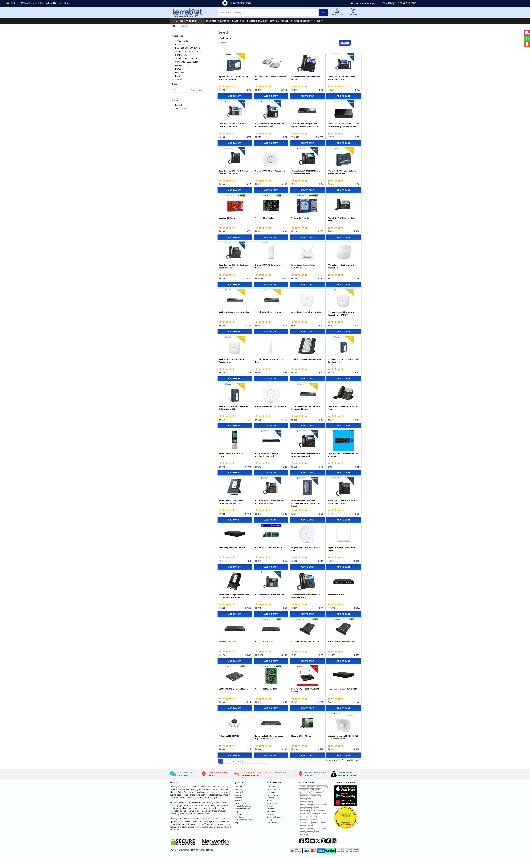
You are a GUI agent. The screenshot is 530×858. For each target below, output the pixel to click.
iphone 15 (319, 793)
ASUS (177, 44)
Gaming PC (271, 814)
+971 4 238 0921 (400, 3)
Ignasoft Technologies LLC (202, 854)
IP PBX (269, 800)
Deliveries (238, 800)
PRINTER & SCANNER (257, 21)
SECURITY (319, 21)
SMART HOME (238, 21)
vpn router (322, 805)
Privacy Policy (240, 803)
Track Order (239, 792)
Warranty (238, 797)
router (302, 787)
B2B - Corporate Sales (243, 820)
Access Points (272, 795)
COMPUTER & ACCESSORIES (188, 51)
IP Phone (270, 797)
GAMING (179, 79)
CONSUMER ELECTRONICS (187, 61)
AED (13, 3)
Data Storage (272, 803)
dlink (317, 808)
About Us (238, 789)
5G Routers (271, 792)
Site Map (238, 814)
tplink (310, 799)
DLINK (178, 76)
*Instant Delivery (63, 3)
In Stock (178, 105)
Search (185, 26)
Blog (236, 811)
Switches (270, 808)
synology (309, 808)
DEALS (178, 69)
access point (322, 787)
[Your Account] (337, 11)
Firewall (270, 806)
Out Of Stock (181, 108)
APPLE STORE (181, 40)
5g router (310, 787)
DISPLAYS (179, 72)
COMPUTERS (181, 55)
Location (211, 775)
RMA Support (239, 817)
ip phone (303, 793)
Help (236, 822)
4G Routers (271, 811)
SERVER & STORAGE (279, 21)
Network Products (274, 789)
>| (265, 761)
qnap (302, 808)
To (192, 90)
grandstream (315, 796)
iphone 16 (303, 796)
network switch (306, 802)
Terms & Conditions (242, 806)
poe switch (304, 790)
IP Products (271, 786)
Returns (237, 795)
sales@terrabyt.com (250, 775)
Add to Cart (235, 96)
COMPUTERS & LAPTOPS (217, 21)
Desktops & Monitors (275, 817)
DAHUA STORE (182, 65)
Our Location (46, 3)
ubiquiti (303, 799)
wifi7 (318, 790)
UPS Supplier (272, 822)
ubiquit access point (307, 805)
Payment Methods (242, 808)
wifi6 (312, 790)
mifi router (304, 810)
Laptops (270, 820)
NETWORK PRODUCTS (301, 21)
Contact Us (238, 786)
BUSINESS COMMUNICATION (188, 48)
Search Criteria (224, 38)
